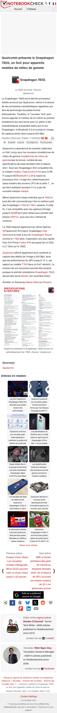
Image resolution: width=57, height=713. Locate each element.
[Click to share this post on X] (35, 602)
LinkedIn (49, 638)
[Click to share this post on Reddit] (43, 602)
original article (43, 617)
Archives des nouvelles (32, 680)
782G (48, 197)
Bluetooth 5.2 (23, 175)
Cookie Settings (28, 696)
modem (17, 171)
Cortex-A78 (25, 242)
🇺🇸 (42, 138)
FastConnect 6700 (31, 171)
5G (52, 138)
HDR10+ (14, 217)
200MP (14, 213)
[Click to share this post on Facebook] (12, 603)
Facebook (48, 668)
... (53, 9)
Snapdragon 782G (44, 272)
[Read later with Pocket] (50, 602)
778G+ (32, 205)
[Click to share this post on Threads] (20, 603)
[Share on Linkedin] (28, 608)
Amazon (47, 282)
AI (5, 142)
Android (11, 142)
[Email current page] (36, 608)
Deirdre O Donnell (33, 621)
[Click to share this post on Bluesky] (27, 603)
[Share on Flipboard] (21, 608)
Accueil (18, 9)
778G (23, 205)
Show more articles (28, 545)
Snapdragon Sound (41, 234)
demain (25, 276)
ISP (4, 231)
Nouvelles (17, 680)
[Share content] (6, 603)
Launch (20, 142)
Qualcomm (8, 252)
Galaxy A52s (32, 282)
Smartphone (32, 142)
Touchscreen (46, 142)
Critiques (31, 9)
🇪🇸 (46, 138)
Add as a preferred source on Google (31, 595)
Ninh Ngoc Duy (43, 648)
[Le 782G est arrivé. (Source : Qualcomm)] (28, 79)
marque (24, 191)
